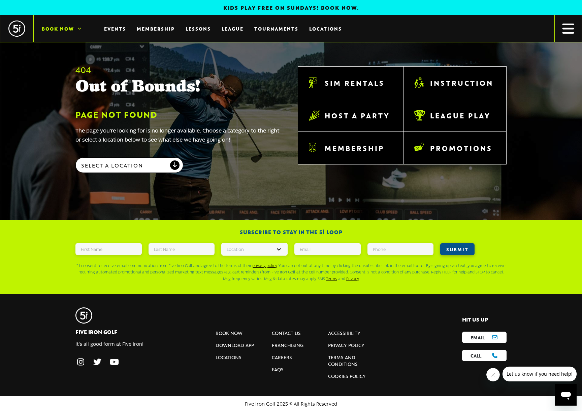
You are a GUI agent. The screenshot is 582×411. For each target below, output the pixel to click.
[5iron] (16, 28)
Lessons (198, 28)
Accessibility (344, 333)
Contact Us (286, 333)
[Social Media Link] (80, 362)
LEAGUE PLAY (460, 115)
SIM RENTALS (355, 82)
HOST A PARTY (357, 115)
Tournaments (276, 28)
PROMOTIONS (461, 148)
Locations (325, 28)
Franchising (287, 345)
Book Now (58, 28)
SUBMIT (457, 249)
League (233, 28)
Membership (156, 28)
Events (115, 28)
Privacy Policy (346, 345)
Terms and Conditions (343, 360)
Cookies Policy (347, 376)
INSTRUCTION (461, 82)
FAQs (278, 369)
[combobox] (129, 165)
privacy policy (264, 265)
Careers (282, 357)
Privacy (352, 278)
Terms (331, 278)
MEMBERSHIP (354, 148)
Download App (235, 345)
